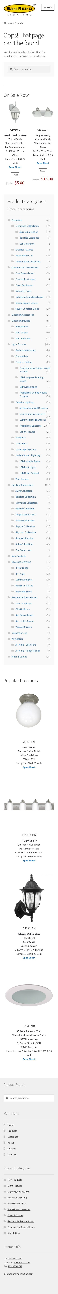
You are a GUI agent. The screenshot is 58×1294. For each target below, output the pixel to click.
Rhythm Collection (25, 532)
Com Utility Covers (25, 279)
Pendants (20, 437)
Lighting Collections (22, 484)
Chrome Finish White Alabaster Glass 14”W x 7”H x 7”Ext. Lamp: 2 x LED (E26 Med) (43, 147)
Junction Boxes (23, 603)
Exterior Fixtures (24, 249)
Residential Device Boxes (24, 597)
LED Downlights (23, 579)
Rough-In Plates (24, 585)
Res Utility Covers (24, 621)
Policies (12, 1148)
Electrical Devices (20, 320)
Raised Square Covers (26, 302)
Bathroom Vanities (25, 350)
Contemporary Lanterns (32, 413)
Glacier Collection (24, 508)
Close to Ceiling (23, 362)
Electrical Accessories (22, 314)
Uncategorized (19, 632)
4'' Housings (21, 567)
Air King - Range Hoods (27, 650)
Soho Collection (23, 544)
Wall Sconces (22, 478)
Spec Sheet (15, 166)
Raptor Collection (25, 526)
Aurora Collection (28, 231)
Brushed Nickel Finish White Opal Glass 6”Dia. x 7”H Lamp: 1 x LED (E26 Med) (29, 755)
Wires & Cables (19, 656)
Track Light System (25, 449)
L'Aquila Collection (25, 514)
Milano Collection (24, 520)
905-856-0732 (15, 1266)
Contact (12, 1154)
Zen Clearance (26, 243)
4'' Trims (20, 573)
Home (10, 23)
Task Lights (21, 443)
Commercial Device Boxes (25, 267)
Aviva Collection (23, 490)
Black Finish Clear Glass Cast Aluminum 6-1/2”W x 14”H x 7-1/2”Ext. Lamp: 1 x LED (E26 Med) (29, 943)
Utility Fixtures (27, 431)
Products (12, 1130)
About (11, 1142)
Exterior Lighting (24, 402)
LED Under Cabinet (29, 473)
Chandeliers (21, 356)
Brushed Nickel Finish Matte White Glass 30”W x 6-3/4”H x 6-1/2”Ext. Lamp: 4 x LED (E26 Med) (29, 848)
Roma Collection (24, 538)
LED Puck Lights (28, 467)
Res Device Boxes (24, 615)
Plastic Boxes (22, 609)
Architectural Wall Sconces (33, 407)
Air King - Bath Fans (25, 644)
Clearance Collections (27, 225)
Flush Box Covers (24, 285)
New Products (18, 556)
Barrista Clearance (29, 237)
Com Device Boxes (24, 273)
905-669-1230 (15, 1258)
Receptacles (21, 326)
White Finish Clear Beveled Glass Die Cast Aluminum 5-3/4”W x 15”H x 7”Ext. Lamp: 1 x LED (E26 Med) (15, 149)
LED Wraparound (28, 386)
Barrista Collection (25, 496)
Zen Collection (23, 550)
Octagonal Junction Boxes (29, 296)
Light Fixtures (18, 344)
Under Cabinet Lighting (27, 261)
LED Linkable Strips (29, 461)
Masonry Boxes (23, 290)
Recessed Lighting (21, 561)
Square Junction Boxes (27, 308)
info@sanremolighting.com (18, 1273)
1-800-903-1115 (22, 1262)
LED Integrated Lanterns (32, 419)
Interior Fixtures (24, 255)
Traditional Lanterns (30, 425)
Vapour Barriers (23, 591)
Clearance (16, 220)
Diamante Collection (26, 502)
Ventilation (17, 638)
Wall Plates (21, 332)
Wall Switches (22, 338)
